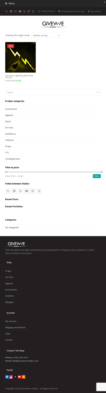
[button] (10, 3)
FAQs (7, 333)
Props (8, 146)
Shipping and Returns (15, 327)
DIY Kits (9, 127)
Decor (8, 121)
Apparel (9, 115)
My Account (96, 11)
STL (7, 152)
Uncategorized (12, 158)
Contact (9, 339)
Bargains (9, 302)
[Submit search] (98, 92)
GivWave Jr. (10, 133)
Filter (97, 176)
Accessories (11, 108)
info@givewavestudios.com (73, 11)
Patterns (9, 140)
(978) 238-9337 (48, 11)
